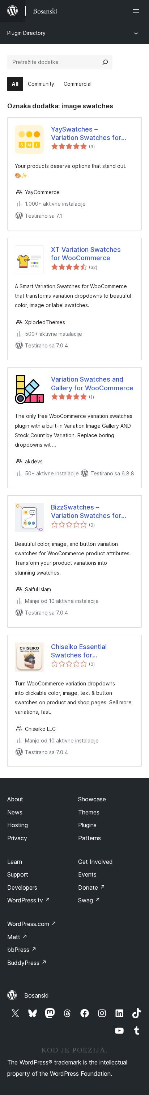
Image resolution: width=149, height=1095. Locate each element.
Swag (89, 900)
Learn (14, 861)
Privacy (17, 838)
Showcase (92, 799)
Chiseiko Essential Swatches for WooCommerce (79, 651)
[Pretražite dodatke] (105, 62)
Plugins (87, 825)
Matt (17, 937)
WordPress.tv (28, 900)
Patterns (89, 838)
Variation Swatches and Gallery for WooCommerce (92, 383)
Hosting (17, 825)
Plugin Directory (26, 33)
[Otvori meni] (137, 11)
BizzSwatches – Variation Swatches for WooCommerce (86, 511)
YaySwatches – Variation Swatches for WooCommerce (86, 133)
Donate (91, 887)
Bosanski (36, 995)
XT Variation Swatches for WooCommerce (86, 254)
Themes (88, 812)
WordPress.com (31, 923)
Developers (22, 887)
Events (87, 874)
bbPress (22, 949)
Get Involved (95, 861)
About (15, 799)
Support (17, 874)
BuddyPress (27, 962)
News (14, 812)
